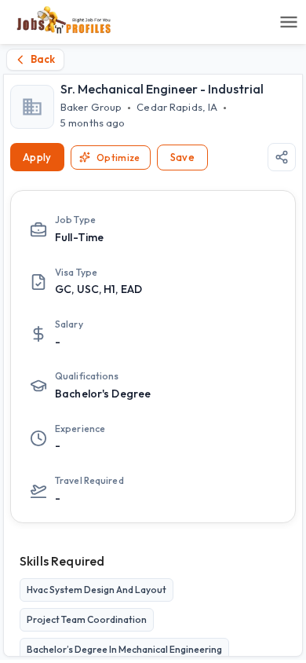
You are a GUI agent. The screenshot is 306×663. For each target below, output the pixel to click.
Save (182, 157)
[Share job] (282, 157)
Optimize (118, 157)
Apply (37, 157)
